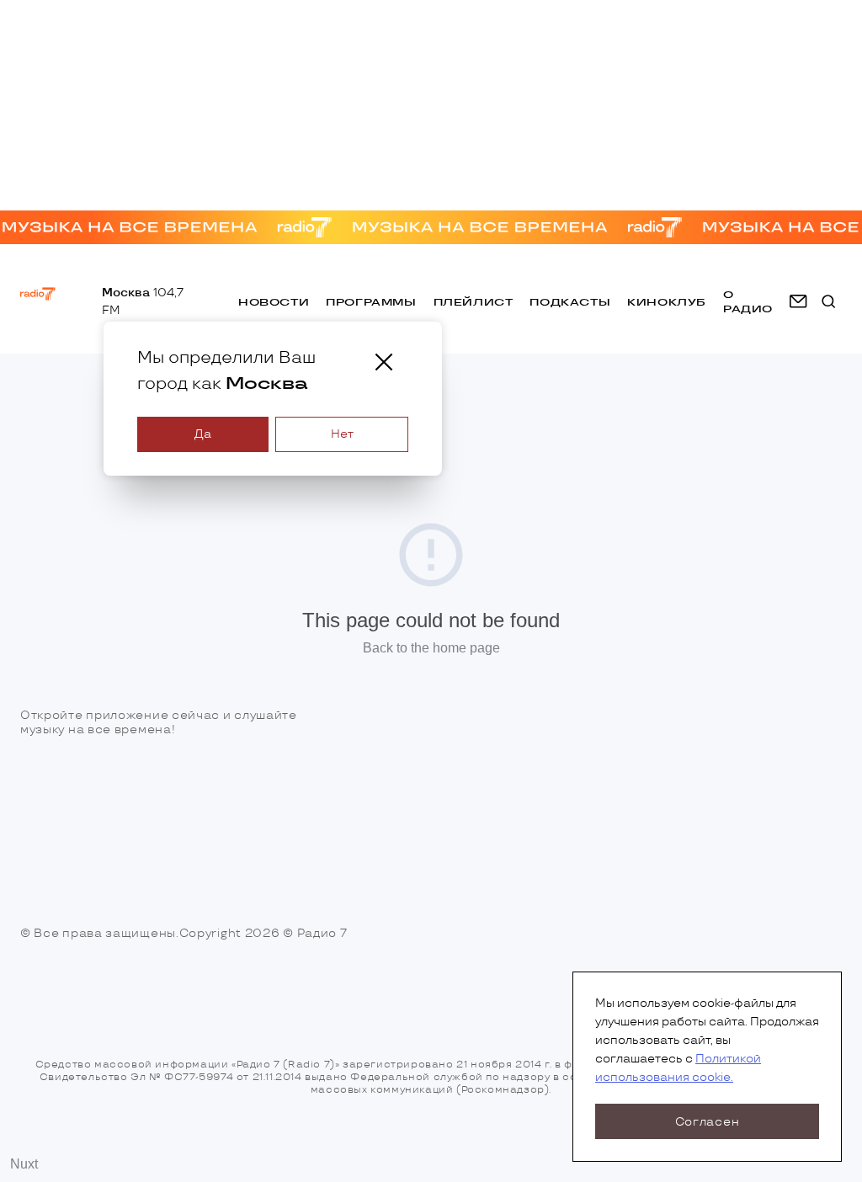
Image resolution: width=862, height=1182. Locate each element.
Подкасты (569, 302)
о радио (748, 301)
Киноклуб (666, 302)
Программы (371, 302)
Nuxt (24, 1164)
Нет (342, 434)
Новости (273, 302)
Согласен (707, 1122)
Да (202, 434)
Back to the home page (431, 648)
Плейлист (473, 302)
